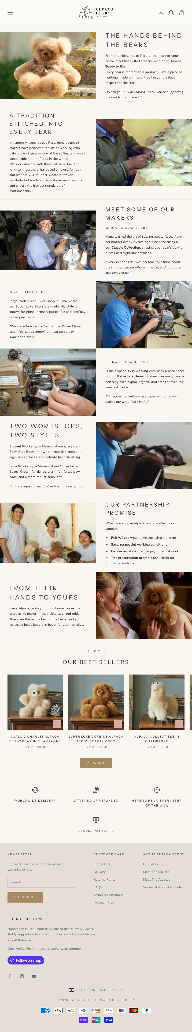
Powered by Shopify (116, 1000)
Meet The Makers (156, 872)
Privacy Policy (104, 903)
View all (96, 763)
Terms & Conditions (109, 895)
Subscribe (25, 897)
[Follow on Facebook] (9, 976)
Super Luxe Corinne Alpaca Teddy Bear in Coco (96, 739)
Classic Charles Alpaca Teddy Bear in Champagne (35, 739)
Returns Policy (105, 879)
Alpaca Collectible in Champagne (156, 739)
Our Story (150, 864)
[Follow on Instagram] (22, 976)
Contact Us (102, 864)
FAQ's (98, 887)
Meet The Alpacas (156, 879)
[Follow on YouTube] (34, 976)
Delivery (100, 872)
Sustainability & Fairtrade (162, 887)
